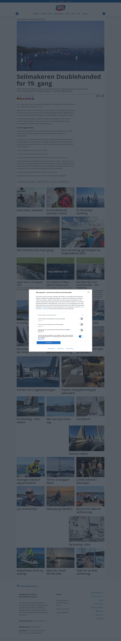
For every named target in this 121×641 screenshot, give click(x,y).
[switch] (81, 319)
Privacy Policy (69, 348)
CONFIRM (49, 342)
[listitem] (60, 315)
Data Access (60, 348)
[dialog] (60, 320)
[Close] (89, 292)
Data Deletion (51, 348)
